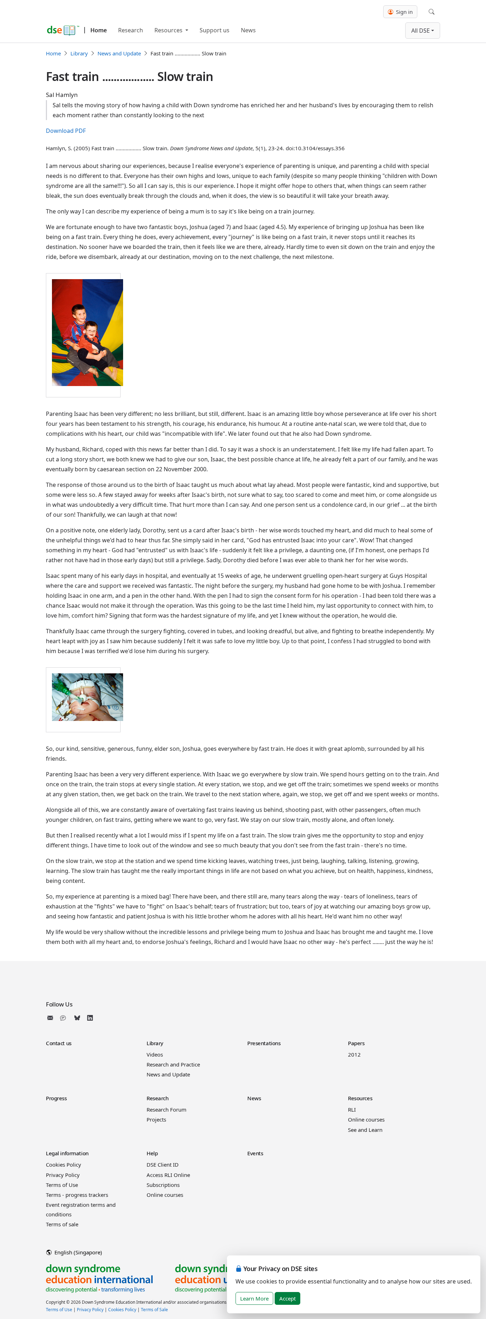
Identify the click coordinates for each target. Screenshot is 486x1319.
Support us (214, 30)
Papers (356, 1043)
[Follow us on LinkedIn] (90, 1017)
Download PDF (66, 131)
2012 (354, 1054)
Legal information (67, 1153)
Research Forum (166, 1109)
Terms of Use (62, 1184)
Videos (155, 1054)
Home (98, 30)
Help (152, 1153)
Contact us (59, 1043)
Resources (169, 30)
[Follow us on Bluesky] (77, 1017)
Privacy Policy (63, 1174)
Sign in (404, 11)
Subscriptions (163, 1184)
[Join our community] (64, 1017)
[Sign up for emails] (51, 1017)
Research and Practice (173, 1064)
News (248, 30)
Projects (156, 1119)
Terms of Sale (154, 1310)
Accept (287, 1298)
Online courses (366, 1119)
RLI (352, 1109)
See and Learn (365, 1129)
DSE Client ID (163, 1164)
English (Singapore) (77, 1252)
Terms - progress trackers (77, 1194)
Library (79, 53)
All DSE (420, 30)
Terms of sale (62, 1224)
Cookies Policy (63, 1164)
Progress (56, 1098)
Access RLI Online (168, 1174)
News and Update (119, 53)
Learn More (254, 1298)
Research (130, 30)
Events (255, 1153)
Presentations (263, 1043)
